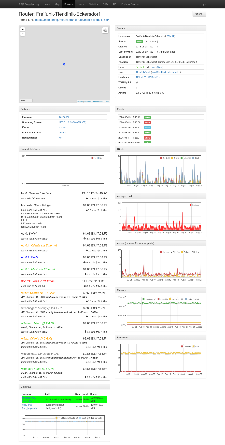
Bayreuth (140, 67)
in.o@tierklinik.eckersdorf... (166, 72)
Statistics (93, 4)
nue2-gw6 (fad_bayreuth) (30, 406)
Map (57, 4)
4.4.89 (62, 127)
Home (47, 4)
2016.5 (62, 132)
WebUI (170, 36)
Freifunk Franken (130, 4)
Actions (199, 13)
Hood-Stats (156, 67)
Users (81, 4)
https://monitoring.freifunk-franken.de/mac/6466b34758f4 (72, 19)
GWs (105, 4)
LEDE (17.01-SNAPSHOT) (72, 122)
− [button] (23, 33)
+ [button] (23, 29)
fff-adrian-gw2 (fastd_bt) (29, 399)
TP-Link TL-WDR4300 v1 (148, 77)
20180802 (64, 117)
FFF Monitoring (29, 4)
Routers (68, 4)
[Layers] (105, 30)
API (114, 4)
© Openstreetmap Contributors (96, 101)
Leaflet (80, 101)
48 (60, 137)
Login (203, 4)
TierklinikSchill (143, 72)
